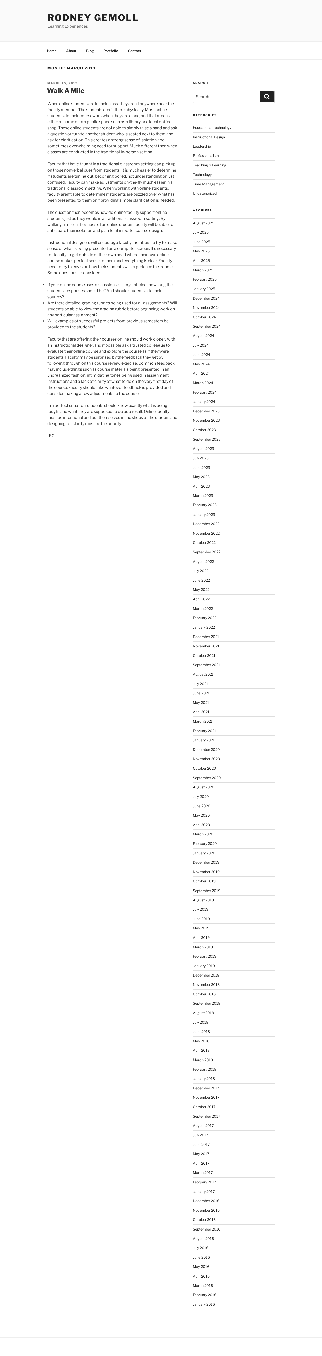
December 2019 (206, 862)
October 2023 (204, 430)
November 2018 (206, 984)
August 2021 (203, 674)
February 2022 (204, 618)
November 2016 (206, 1210)
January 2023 (204, 514)
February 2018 (204, 1069)
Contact (134, 51)
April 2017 (201, 1163)
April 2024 (201, 373)
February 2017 (204, 1182)
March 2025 (203, 270)
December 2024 (206, 298)
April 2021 (201, 712)
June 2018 (201, 1031)
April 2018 (201, 1050)
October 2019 (204, 881)
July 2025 (201, 232)
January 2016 (204, 1304)
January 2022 (204, 627)
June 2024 (201, 354)
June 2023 (201, 467)
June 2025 (201, 242)
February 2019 (204, 956)
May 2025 (201, 251)
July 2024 (201, 345)
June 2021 (201, 693)
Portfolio (110, 51)
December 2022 (206, 524)
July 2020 (201, 796)
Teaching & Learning (209, 165)
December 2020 (206, 749)
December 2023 (206, 411)
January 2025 (204, 289)
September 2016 (206, 1229)
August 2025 (203, 223)
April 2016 (201, 1276)
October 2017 (204, 1107)
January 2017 (204, 1191)
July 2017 (200, 1135)
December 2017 (206, 1088)
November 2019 (206, 872)
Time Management (208, 184)
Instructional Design (209, 137)
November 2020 (206, 759)
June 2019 (201, 919)
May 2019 (201, 928)
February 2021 (204, 731)
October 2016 (204, 1219)
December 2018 (206, 975)
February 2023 (205, 505)
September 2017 (206, 1116)
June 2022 (201, 580)
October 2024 (204, 317)
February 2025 (205, 279)
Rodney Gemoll (93, 17)
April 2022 (201, 599)
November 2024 (206, 307)
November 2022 (206, 533)
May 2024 (201, 364)
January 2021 (204, 740)
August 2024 (203, 335)
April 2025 (201, 260)
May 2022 (201, 589)
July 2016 (200, 1248)
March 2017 (203, 1172)
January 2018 (204, 1078)
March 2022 (203, 608)
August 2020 (203, 787)
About (71, 51)
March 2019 (203, 947)
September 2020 (207, 778)
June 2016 (201, 1257)
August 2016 (203, 1238)
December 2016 (206, 1201)
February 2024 (205, 392)
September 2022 (206, 552)
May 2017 (201, 1154)
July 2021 (200, 684)
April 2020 (201, 825)
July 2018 (200, 1022)
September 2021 (206, 665)
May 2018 (201, 1041)
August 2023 (203, 448)
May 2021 (201, 702)
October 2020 (204, 768)
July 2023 (201, 458)
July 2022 (200, 571)
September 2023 (207, 439)
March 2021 (203, 721)
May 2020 (201, 815)
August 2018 (203, 1013)
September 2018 (206, 1003)
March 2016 (203, 1285)
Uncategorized (205, 193)
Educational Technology (212, 127)
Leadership (202, 146)
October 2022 (204, 542)
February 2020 (205, 843)
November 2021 (206, 646)
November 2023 (206, 420)
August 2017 (203, 1125)
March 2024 (203, 382)
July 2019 (200, 909)
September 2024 (207, 326)
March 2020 (203, 834)
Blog (90, 51)
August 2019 (203, 900)
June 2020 (201, 806)
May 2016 (201, 1266)
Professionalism (206, 155)
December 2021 (206, 636)
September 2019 (206, 890)
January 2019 (204, 966)
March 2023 (203, 495)
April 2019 (201, 937)
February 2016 (204, 1295)
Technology (202, 174)
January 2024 (204, 401)
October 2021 (204, 655)
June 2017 (201, 1144)
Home (52, 51)
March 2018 (203, 1060)
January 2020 (204, 853)
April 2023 (201, 486)
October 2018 (204, 994)
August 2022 (203, 561)
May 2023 (201, 477)
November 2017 (206, 1097)
